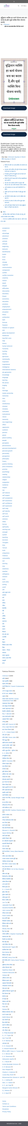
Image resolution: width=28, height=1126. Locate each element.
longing (4, 385)
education (5, 301)
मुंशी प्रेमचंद (5, 771)
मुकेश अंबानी (5, 894)
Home (4, 1101)
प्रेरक (3, 626)
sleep (4, 521)
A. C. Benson (6, 1054)
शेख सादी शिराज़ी (6, 828)
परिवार (3, 618)
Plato (4, 1006)
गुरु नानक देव (5, 782)
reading (4, 474)
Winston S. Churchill (8, 830)
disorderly (5, 293)
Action (4, 231)
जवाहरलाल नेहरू (6, 703)
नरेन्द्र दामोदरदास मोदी (7, 820)
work (3, 579)
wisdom (4, 576)
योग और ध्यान (5, 634)
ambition (5, 238)
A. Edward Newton (8, 1048)
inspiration (5, 362)
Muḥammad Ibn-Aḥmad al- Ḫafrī (12, 1077)
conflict (4, 272)
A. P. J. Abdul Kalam (8, 732)
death (4, 283)
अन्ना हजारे (5, 884)
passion (4, 432)
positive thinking (7, 464)
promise (4, 469)
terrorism (5, 540)
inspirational (6, 364)
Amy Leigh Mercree (8, 727)
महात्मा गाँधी (5, 683)
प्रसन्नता (4, 621)
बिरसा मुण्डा (5, 886)
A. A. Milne (5, 753)
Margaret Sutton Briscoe (10, 1088)
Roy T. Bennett (7, 714)
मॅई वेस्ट (4, 926)
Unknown (6, 24)
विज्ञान (3, 642)
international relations (9, 369)
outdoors (5, 430)
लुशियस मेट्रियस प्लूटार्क (8, 991)
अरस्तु (3, 721)
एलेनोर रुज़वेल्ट (5, 814)
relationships (6, 477)
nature (4, 417)
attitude (4, 244)
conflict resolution (7, 275)
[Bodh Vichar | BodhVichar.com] (6, 6)
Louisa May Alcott (8, 1075)
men (3, 398)
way (3, 566)
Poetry (4, 461)
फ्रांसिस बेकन (5, 949)
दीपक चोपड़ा (5, 784)
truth (3, 550)
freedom (5, 325)
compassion (6, 270)
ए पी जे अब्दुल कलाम (7, 691)
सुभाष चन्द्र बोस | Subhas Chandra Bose (13, 810)
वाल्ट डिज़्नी (5, 1019)
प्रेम (3, 624)
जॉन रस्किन (5, 1030)
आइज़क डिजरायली (6, 983)
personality (5, 453)
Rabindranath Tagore (9, 947)
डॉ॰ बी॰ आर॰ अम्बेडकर (7, 693)
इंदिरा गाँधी (4, 892)
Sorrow (4, 524)
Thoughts (5, 542)
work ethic (5, 582)
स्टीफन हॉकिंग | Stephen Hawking (11, 934)
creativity (5, 278)
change (4, 262)
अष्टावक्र (4, 1043)
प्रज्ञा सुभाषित (5, 681)
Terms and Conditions (9, 1106)
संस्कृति (4, 660)
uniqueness (5, 553)
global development (8, 333)
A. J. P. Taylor (6, 1035)
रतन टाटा (4, 846)
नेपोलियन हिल (5, 758)
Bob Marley (5, 952)
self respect (6, 495)
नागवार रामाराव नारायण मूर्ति (8, 858)
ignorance (5, 356)
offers (4, 424)
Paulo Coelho (6, 915)
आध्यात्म (4, 595)
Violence (5, 555)
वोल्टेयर (4, 996)
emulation (5, 312)
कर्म (3, 597)
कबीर (3, 678)
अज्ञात (3, 696)
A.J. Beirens (6, 1090)
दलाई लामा (4, 776)
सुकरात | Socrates (7, 761)
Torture (4, 548)
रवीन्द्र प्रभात (5, 913)
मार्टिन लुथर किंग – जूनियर (8, 750)
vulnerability (6, 558)
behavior (5, 249)
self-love (5, 513)
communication (7, 267)
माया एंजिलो (5, 766)
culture (4, 280)
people (4, 440)
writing (4, 584)
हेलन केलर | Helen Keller (9, 864)
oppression (5, 427)
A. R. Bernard (6, 1067)
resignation (5, 482)
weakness (5, 569)
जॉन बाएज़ (4, 1027)
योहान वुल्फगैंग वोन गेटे (7, 787)
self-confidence (7, 503)
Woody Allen (6, 928)
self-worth (5, 516)
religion (4, 479)
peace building (7, 438)
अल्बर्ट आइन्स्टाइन (6, 708)
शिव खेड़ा (4, 942)
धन (3, 613)
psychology (5, 472)
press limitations (7, 466)
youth (4, 587)
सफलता (4, 652)
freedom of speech (8, 327)
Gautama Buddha (7, 907)
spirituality (5, 527)
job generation (6, 372)
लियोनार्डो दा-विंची (6, 876)
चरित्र (3, 603)
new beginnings (7, 422)
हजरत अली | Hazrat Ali (8, 724)
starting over (6, 529)
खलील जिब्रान (5, 838)
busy (3, 259)
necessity (5, 419)
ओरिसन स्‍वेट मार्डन (6, 774)
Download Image (9, 108)
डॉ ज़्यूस (4, 999)
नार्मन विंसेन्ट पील (6, 944)
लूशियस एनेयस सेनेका (7, 964)
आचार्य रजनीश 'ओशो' (7, 745)
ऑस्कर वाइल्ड (5, 763)
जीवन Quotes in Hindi (8, 159)
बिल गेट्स (4, 931)
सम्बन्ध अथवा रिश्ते (6, 658)
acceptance (6, 228)
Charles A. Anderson (8, 1072)
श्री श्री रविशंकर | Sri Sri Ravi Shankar (13, 869)
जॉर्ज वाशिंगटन (5, 807)
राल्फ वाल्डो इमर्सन (6, 716)
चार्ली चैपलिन (5, 795)
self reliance (6, 493)
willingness (5, 574)
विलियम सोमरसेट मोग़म (7, 1012)
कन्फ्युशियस (5, 755)
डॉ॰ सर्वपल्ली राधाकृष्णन (7, 841)
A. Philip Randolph (8, 1033)
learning (4, 380)
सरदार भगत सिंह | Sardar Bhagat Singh (13, 797)
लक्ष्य (3, 639)
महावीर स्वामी (5, 792)
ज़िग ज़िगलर (5, 993)
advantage (5, 233)
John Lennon (6, 910)
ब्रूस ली (4, 817)
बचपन (3, 629)
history (4, 343)
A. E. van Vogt (6, 1085)
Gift (3, 330)
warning (4, 563)
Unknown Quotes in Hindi (16, 157)
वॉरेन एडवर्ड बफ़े (6, 790)
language (5, 377)
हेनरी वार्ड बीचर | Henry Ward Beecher (13, 851)
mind (3, 401)
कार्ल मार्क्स (4, 825)
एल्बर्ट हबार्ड (5, 835)
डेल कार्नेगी (4, 918)
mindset (4, 406)
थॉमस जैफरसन (5, 967)
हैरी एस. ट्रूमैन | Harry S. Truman (11, 1051)
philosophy (5, 458)
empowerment (6, 309)
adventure (5, 236)
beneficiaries (6, 251)
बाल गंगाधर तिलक (6, 729)
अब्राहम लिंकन (5, 719)
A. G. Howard (6, 1046)
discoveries (5, 291)
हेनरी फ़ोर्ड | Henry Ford (8, 957)
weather (4, 571)
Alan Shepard (6, 1069)
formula (4, 322)
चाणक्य (4, 769)
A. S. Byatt (5, 1093)
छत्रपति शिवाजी (6, 843)
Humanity (5, 348)
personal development (9, 448)
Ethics (4, 314)
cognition (5, 265)
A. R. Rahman (6, 1040)
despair (4, 286)
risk (3, 490)
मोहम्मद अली (5, 1001)
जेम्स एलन (4, 988)
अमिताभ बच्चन (5, 978)
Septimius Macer (7, 970)
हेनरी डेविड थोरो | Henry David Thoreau (13, 960)
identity (4, 354)
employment (6, 306)
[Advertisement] (12, 11)
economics (5, 299)
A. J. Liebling (6, 1080)
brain (4, 257)
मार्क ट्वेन (4, 735)
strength (5, 532)
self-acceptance (7, 498)
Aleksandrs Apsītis (8, 1059)
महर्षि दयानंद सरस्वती (7, 742)
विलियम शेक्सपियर (6, 879)
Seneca (4, 1009)
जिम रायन (4, 1004)
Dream (4, 296)
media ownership (7, 393)
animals (4, 241)
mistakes (5, 409)
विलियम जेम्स (5, 955)
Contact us (5, 1104)
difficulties (5, 288)
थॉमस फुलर (5, 897)
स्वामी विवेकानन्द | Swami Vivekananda (13, 686)
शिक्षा (3, 647)
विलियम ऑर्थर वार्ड (6, 923)
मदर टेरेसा (4, 822)
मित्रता (4, 631)
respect (4, 487)
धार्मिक (3, 616)
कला (3, 600)
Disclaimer (5, 1109)
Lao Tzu (4, 902)
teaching (5, 537)
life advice (5, 382)
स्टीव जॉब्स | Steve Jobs (9, 737)
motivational (6, 414)
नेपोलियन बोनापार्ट (6, 861)
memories (5, 396)
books (4, 254)
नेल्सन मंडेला (5, 848)
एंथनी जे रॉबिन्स (6, 1025)
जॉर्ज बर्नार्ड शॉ (5, 748)
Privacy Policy (6, 1111)
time (3, 545)
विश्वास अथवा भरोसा (7, 644)
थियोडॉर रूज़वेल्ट (6, 921)
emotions (5, 304)
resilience (5, 485)
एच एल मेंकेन (5, 802)
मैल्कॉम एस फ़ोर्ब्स (6, 939)
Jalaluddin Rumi (7, 905)
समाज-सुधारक (5, 655)
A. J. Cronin (5, 889)
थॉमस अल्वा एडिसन (7, 856)
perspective (6, 456)
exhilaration (6, 317)
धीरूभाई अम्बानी (6, 779)
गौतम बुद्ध (4, 740)
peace (4, 435)
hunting (4, 351)
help (3, 341)
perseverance (6, 445)
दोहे (3, 610)
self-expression (7, 506)
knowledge (5, 375)
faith (3, 320)
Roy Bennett (6, 866)
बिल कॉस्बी (4, 1022)
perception (5, 443)
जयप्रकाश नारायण (6, 985)
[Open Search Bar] (18, 6)
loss (3, 388)
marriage (5, 390)
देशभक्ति (4, 608)
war (3, 561)
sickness (5, 519)
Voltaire (4, 975)
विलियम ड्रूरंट (5, 980)
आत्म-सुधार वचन (6, 592)
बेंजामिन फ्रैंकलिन (6, 711)
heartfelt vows (6, 338)
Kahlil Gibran (6, 1017)
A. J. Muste (5, 1061)
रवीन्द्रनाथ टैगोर (6, 805)
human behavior (7, 346)
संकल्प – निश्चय (6, 650)
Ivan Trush (5, 1038)
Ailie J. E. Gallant (7, 1082)
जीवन (4, 212)
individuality (6, 359)
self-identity (6, 511)
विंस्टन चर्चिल (5, 900)
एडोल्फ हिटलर (5, 881)
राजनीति (4, 637)
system (4, 534)
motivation (5, 411)
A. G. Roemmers (7, 1056)
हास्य (3, 663)
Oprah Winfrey (6, 833)
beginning (5, 246)
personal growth (7, 451)
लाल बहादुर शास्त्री (6, 706)
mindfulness (6, 403)
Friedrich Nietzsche (8, 972)
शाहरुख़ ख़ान (5, 936)
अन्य (3, 589)
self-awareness (7, 500)
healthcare (5, 335)
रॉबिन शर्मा (4, 873)
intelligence (5, 367)
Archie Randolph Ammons (10, 1064)
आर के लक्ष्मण (5, 1014)
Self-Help (5, 508)
